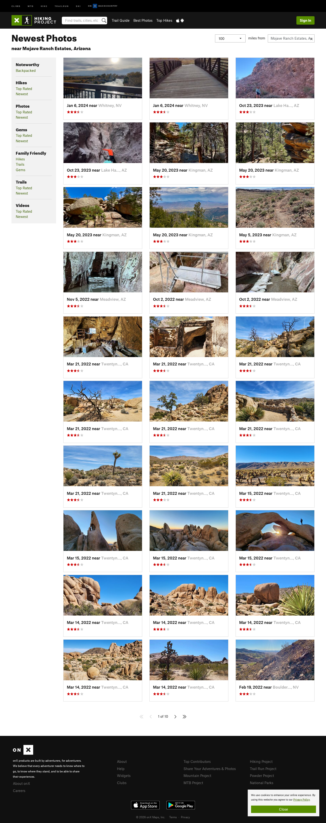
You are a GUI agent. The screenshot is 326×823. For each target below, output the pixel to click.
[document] (283, 803)
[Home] (36, 20)
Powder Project (262, 775)
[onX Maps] (23, 753)
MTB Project (193, 783)
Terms (173, 817)
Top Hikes (164, 20)
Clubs (121, 783)
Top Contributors (197, 761)
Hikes (20, 159)
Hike (44, 5)
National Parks (261, 783)
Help (121, 768)
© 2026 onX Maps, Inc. (150, 817)
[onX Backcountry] (102, 6)
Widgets (124, 775)
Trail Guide (121, 20)
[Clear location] (311, 38)
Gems (20, 170)
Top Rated (24, 88)
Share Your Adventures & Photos (210, 768)
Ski (78, 5)
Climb (16, 5)
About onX (21, 783)
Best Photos (142, 20)
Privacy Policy (301, 799)
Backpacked (26, 70)
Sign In (305, 20)
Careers (19, 790)
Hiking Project (261, 761)
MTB (31, 5)
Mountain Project (197, 775)
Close (283, 809)
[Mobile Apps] (180, 20)
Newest (22, 94)
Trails (20, 164)
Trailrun (62, 5)
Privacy (185, 817)
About (122, 761)
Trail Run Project (263, 768)
